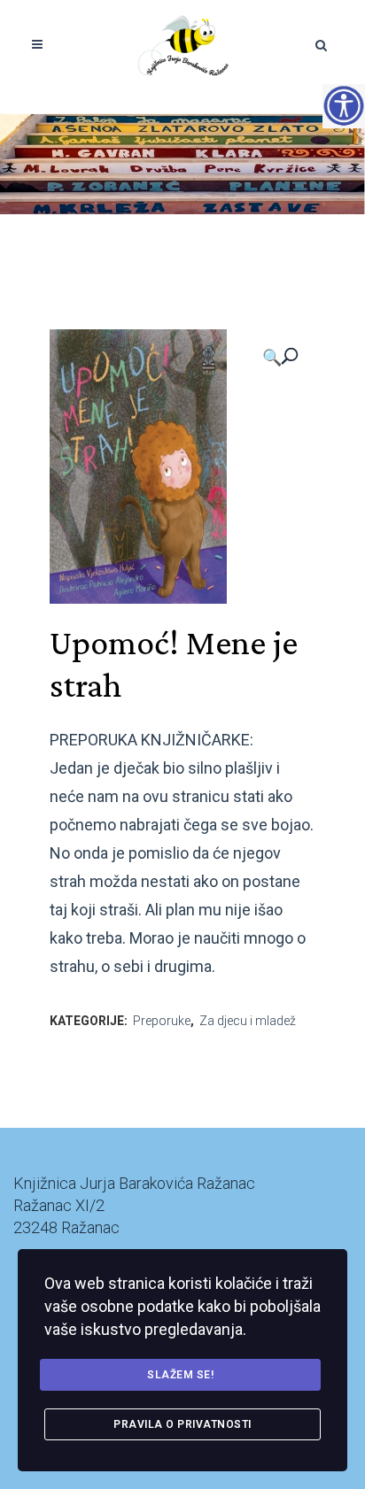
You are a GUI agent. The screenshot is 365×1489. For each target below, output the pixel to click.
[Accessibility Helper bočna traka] (343, 105)
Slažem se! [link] (180, 1375)
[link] (183, 44)
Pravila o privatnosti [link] (182, 1424)
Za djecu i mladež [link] (247, 1021)
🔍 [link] (272, 357)
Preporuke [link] (161, 1021)
